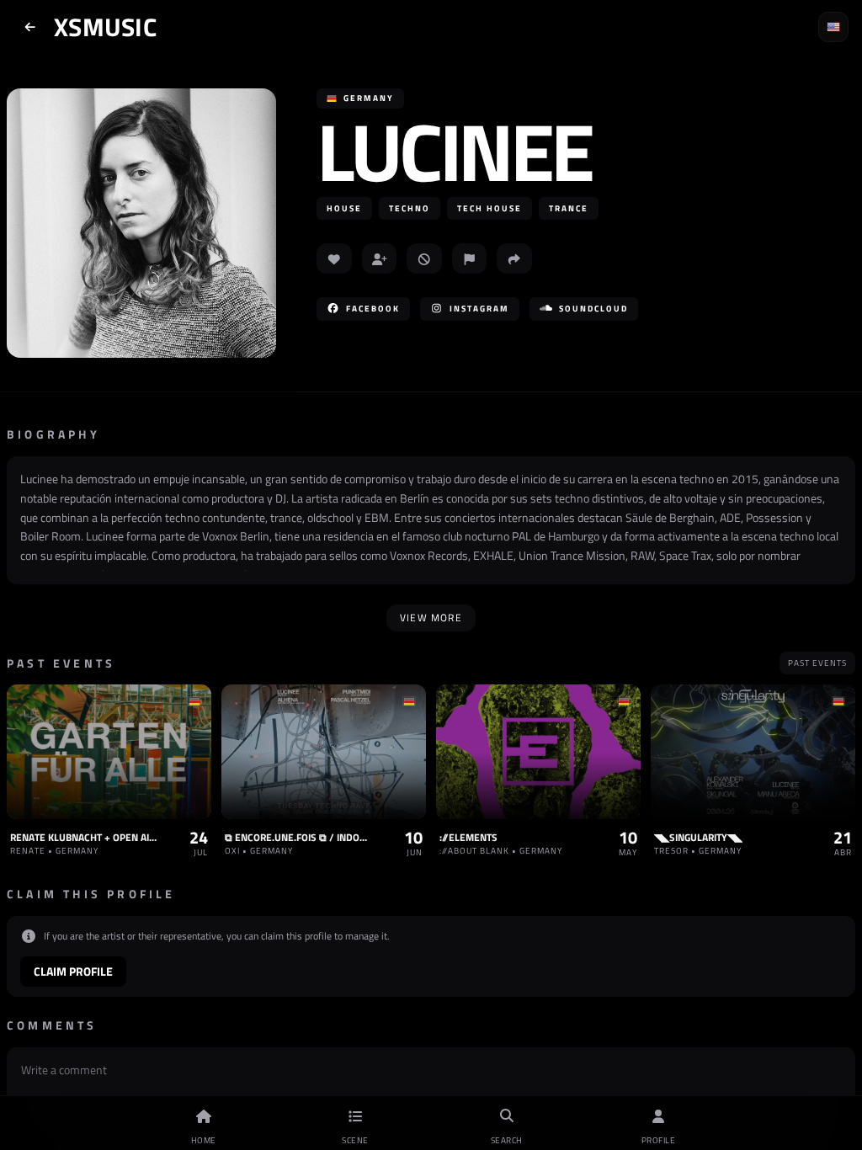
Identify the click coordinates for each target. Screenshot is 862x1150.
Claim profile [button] (73, 971)
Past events (817, 663)
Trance (568, 208)
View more (431, 618)
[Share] (514, 258)
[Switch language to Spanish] (833, 27)
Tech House (489, 208)
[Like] (334, 258)
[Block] (424, 258)
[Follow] (379, 258)
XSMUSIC (105, 27)
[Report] (469, 258)
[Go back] (30, 27)
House (344, 208)
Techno (409, 208)
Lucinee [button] (454, 151)
